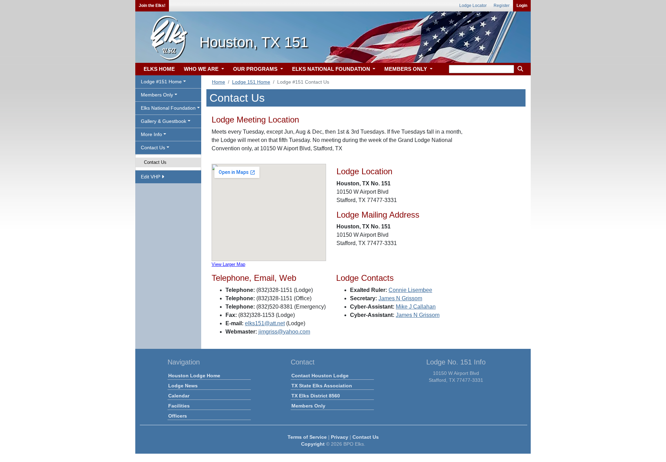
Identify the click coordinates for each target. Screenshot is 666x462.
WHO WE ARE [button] (202, 69)
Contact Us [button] (153, 147)
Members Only (308, 406)
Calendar (178, 395)
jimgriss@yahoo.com (284, 332)
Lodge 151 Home (251, 82)
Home (218, 82)
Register (502, 5)
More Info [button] (151, 134)
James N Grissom (400, 298)
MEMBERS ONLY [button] (406, 69)
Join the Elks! (152, 5)
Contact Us (155, 162)
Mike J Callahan (416, 307)
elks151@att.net (265, 323)
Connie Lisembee (410, 290)
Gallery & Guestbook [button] (163, 121)
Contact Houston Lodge (320, 375)
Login (521, 5)
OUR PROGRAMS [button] (256, 69)
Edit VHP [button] (151, 176)
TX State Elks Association (321, 385)
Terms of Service (307, 437)
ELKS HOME (159, 69)
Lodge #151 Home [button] (161, 81)
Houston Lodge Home (194, 375)
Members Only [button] (157, 95)
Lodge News (183, 385)
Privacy (339, 437)
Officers (177, 416)
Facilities (179, 406)
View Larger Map (228, 264)
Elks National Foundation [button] (168, 108)
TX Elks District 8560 (315, 395)
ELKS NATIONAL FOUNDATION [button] (332, 69)
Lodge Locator (473, 5)
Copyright (313, 444)
